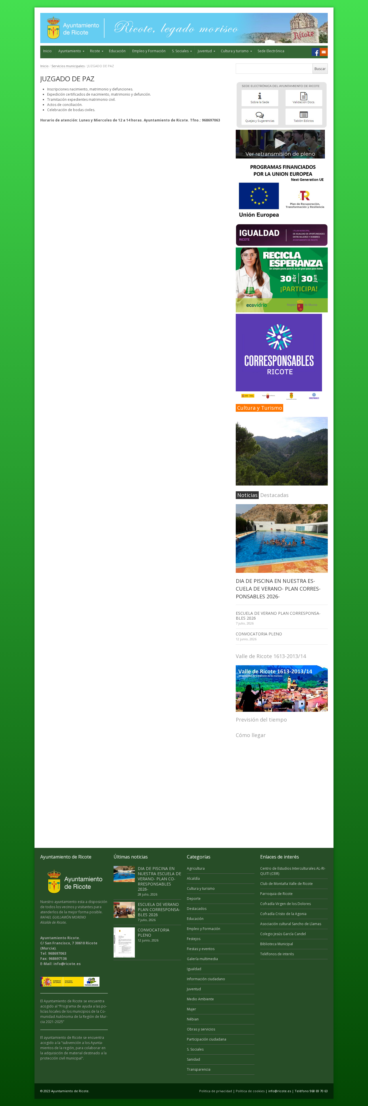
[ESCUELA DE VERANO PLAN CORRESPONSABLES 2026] (124, 910)
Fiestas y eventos (200, 948)
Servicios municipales (68, 66)
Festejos (193, 938)
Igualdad (194, 968)
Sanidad (193, 1059)
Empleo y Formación (149, 51)
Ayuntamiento (69, 51)
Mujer (191, 1009)
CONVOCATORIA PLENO (259, 634)
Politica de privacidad (215, 1091)
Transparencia (198, 1069)
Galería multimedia (202, 958)
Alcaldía (193, 878)
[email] (324, 52)
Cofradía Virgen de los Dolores (285, 903)
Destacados (196, 908)
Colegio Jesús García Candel (283, 933)
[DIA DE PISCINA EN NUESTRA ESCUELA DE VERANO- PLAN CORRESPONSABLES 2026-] (282, 538)
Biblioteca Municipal (276, 943)
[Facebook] (316, 52)
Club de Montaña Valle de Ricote (286, 883)
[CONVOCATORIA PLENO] (124, 942)
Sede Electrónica (271, 51)
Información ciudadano (206, 979)
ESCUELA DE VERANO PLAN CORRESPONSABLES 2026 (278, 615)
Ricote (95, 51)
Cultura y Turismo (259, 407)
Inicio (47, 51)
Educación (117, 51)
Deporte (194, 898)
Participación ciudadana (206, 1039)
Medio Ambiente (200, 999)
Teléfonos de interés (277, 954)
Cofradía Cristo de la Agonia (283, 913)
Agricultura (196, 868)
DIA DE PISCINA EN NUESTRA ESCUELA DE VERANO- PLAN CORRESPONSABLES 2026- (278, 588)
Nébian (193, 1019)
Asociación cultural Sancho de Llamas (290, 923)
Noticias (247, 495)
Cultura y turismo (235, 51)
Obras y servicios (201, 1029)
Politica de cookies (250, 1091)
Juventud (205, 51)
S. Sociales (180, 51)
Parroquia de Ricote (276, 893)
